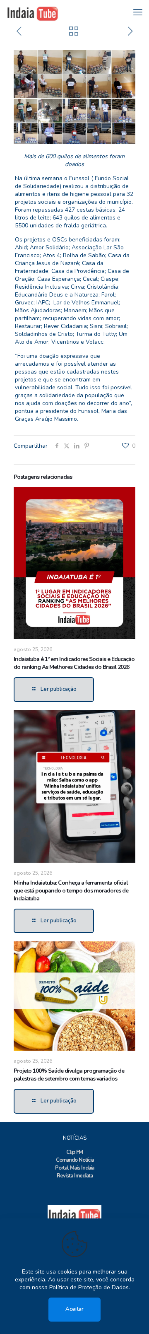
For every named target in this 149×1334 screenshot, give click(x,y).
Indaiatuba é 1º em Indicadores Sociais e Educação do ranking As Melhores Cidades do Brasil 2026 (74, 663)
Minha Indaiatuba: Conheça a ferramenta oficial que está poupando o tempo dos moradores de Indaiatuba (71, 890)
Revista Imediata (75, 1176)
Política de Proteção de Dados (89, 1287)
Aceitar (74, 1309)
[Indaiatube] (32, 12)
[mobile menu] (138, 12)
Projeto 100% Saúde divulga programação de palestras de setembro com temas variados (69, 1075)
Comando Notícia (75, 1160)
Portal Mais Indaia (74, 1168)
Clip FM (74, 1152)
